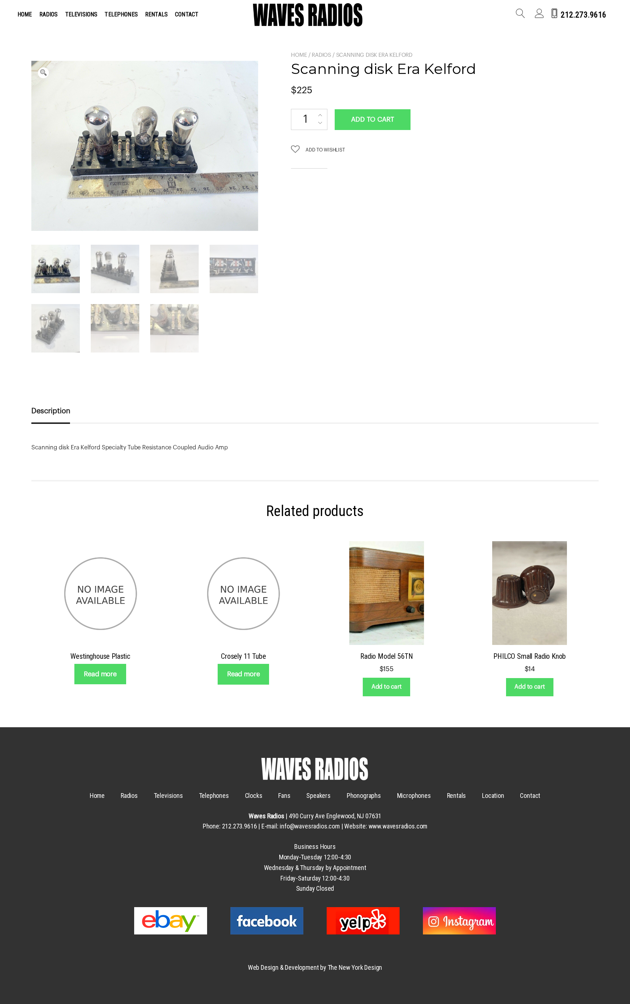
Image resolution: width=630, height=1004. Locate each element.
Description (50, 411)
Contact (186, 14)
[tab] (58, 411)
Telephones (121, 14)
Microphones (414, 795)
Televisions (81, 14)
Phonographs (364, 795)
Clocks (253, 795)
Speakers (318, 795)
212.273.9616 (583, 14)
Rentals (156, 14)
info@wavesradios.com (309, 826)
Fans (284, 795)
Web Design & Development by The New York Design (315, 967)
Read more (100, 674)
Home (25, 14)
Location (493, 795)
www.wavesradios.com (398, 826)
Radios (48, 14)
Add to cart (372, 119)
